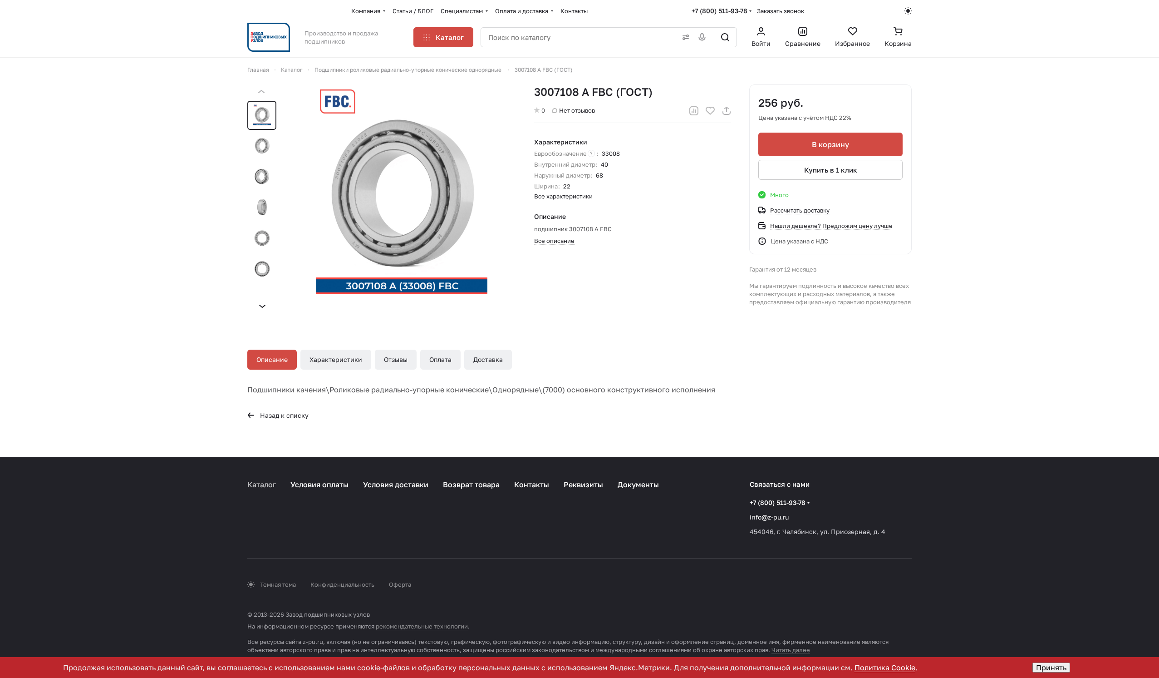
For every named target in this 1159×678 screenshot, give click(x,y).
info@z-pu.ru (769, 517)
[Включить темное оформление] (908, 11)
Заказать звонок (780, 11)
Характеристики (335, 359)
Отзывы (396, 359)
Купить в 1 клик (830, 170)
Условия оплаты (319, 484)
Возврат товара (471, 484)
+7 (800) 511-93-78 (719, 11)
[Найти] (725, 37)
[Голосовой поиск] (704, 37)
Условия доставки (395, 484)
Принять (1051, 667)
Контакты (531, 484)
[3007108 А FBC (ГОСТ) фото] (401, 198)
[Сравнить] (693, 110)
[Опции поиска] (684, 37)
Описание (272, 359)
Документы (638, 484)
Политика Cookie (885, 667)
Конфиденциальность (342, 584)
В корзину (830, 144)
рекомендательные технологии (422, 626)
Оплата (440, 359)
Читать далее (790, 649)
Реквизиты (583, 484)
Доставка (488, 359)
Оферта (400, 584)
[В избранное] (710, 110)
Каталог (261, 484)
